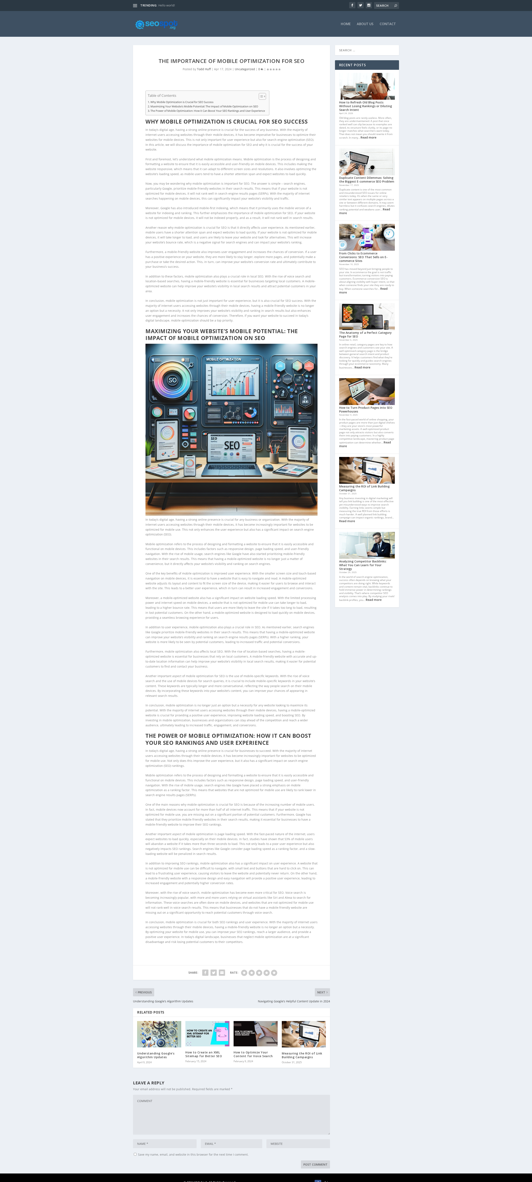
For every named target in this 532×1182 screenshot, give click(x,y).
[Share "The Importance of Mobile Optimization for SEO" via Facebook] (205, 972)
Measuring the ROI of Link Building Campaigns (302, 1055)
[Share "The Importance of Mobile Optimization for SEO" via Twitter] (213, 972)
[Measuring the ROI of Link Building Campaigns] (304, 1034)
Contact (388, 24)
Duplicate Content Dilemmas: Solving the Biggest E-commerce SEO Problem (366, 179)
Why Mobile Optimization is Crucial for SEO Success (181, 102)
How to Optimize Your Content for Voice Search (253, 1054)
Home (346, 24)
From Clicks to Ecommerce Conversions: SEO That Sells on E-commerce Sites (363, 257)
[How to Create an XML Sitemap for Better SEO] (207, 1033)
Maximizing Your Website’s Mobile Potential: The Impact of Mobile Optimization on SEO (204, 106)
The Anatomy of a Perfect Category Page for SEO (365, 334)
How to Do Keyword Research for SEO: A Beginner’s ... (195, 5)
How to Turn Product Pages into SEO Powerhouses (365, 409)
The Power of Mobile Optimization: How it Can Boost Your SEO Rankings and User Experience (207, 111)
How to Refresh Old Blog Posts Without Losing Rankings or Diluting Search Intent (365, 106)
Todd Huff (204, 69)
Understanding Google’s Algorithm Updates (155, 1055)
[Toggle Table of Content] (260, 96)
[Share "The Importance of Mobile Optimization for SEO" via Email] (222, 972)
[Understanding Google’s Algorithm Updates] (159, 1034)
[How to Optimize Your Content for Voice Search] (256, 1033)
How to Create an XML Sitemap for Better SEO (203, 1054)
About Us (365, 24)
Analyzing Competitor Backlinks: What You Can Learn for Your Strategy (363, 565)
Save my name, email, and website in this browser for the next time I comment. (193, 1154)
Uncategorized (245, 69)
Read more (368, 137)
